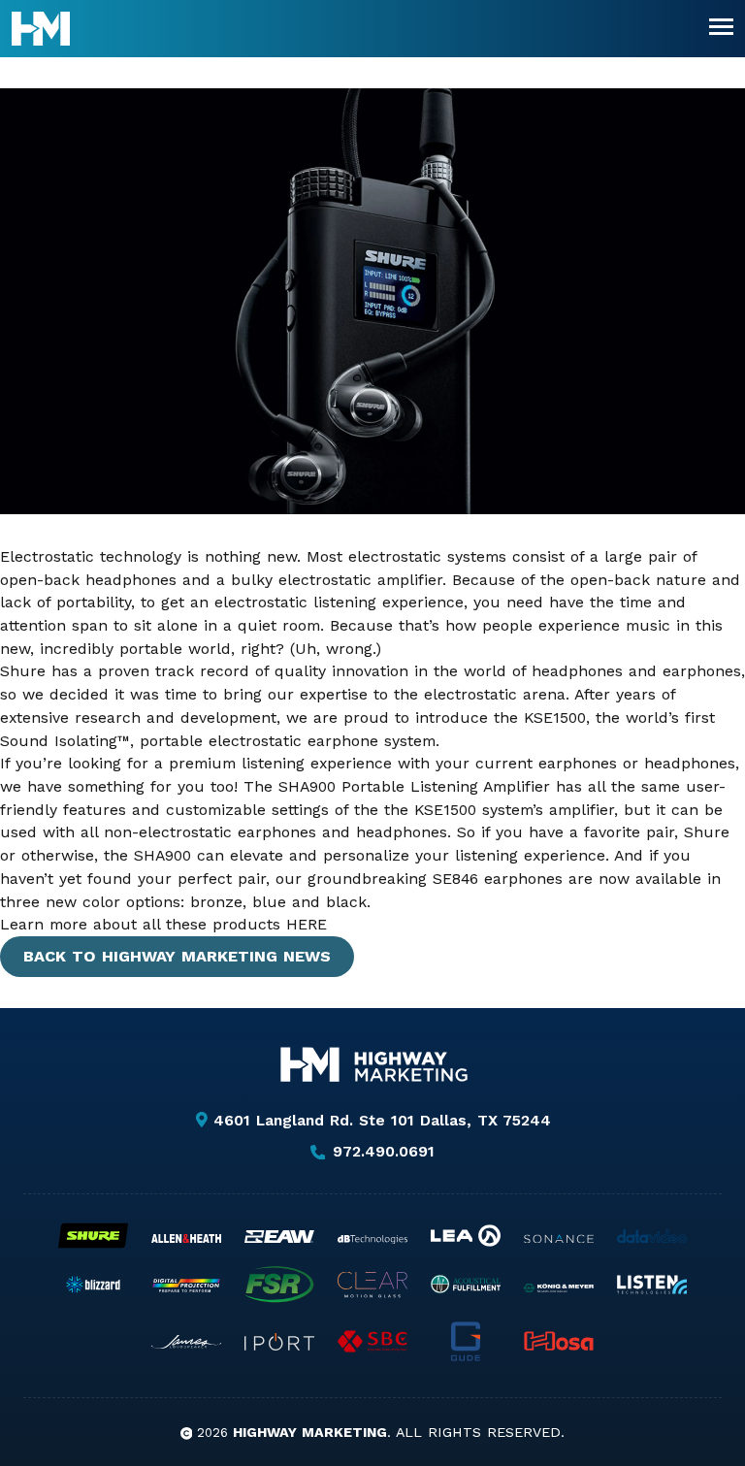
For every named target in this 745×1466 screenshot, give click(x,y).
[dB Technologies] (372, 1239)
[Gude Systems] (465, 1341)
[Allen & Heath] (186, 1238)
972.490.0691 (384, 1152)
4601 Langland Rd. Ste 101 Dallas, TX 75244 (382, 1120)
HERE (306, 924)
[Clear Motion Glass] (372, 1284)
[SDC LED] (372, 1341)
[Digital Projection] (186, 1285)
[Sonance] (559, 1239)
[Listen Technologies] (652, 1284)
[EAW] (279, 1236)
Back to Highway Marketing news (177, 956)
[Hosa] (559, 1341)
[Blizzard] (93, 1284)
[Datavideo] (652, 1236)
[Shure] (93, 1236)
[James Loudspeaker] (186, 1342)
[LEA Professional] (465, 1235)
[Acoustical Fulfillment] (465, 1284)
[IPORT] (279, 1342)
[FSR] (279, 1284)
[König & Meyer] (559, 1288)
